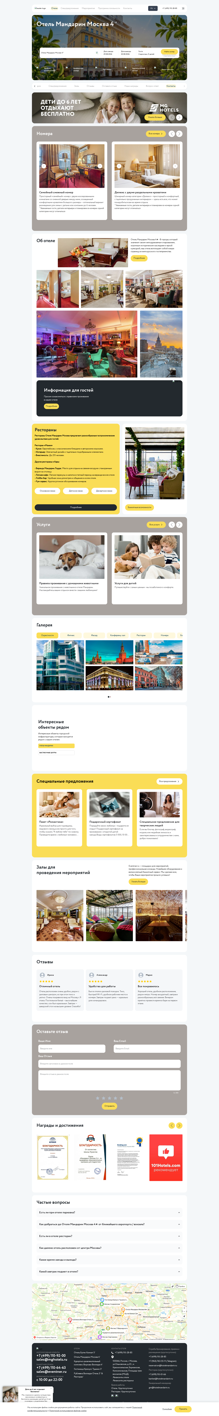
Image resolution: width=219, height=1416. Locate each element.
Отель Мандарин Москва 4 (87, 1357)
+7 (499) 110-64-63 (51, 1368)
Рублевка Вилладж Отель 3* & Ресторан (88, 1375)
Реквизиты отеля (121, 1377)
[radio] (97, 1098)
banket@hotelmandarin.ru (161, 1379)
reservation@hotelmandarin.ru (163, 1366)
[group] (71, 181)
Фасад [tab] (94, 635)
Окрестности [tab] (47, 635)
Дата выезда (126, 51)
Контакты (127, 8)
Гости (140, 51)
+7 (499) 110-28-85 (169, 8)
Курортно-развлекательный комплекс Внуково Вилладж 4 (88, 1363)
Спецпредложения (70, 8)
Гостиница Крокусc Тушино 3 (88, 1369)
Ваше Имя (44, 1041)
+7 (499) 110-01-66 (157, 1374)
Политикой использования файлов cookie (67, 1411)
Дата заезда (108, 51)
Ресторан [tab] (141, 635)
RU (151, 8)
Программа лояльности (109, 8)
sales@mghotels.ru (51, 1359)
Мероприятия (88, 8)
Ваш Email (120, 1041)
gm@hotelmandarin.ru (159, 1388)
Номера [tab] (164, 635)
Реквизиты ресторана (123, 1381)
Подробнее (167, 1409)
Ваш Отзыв (45, 1056)
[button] (172, 117)
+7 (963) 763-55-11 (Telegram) (162, 1361)
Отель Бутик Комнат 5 (84, 1353)
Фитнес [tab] (70, 635)
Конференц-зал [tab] (117, 635)
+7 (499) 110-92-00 (51, 1356)
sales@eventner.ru (51, 1372)
